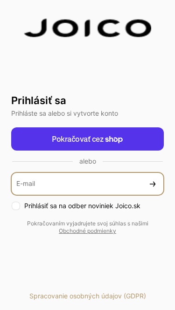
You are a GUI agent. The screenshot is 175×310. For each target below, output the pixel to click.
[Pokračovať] (153, 184)
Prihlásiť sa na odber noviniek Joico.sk (82, 206)
